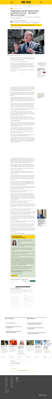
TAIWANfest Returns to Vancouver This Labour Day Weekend (41, 69)
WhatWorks (12, 386)
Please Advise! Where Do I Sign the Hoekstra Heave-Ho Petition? (35, 323)
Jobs (5, 386)
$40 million (23, 63)
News (12, 5)
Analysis (15, 5)
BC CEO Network (22, 134)
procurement (28, 181)
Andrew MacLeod (15, 20)
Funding (6, 384)
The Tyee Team (6, 381)
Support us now (14, 275)
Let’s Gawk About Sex (10, 323)
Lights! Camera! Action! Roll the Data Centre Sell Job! (36, 328)
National (12, 382)
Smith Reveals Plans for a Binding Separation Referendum (13, 332)
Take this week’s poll (22, 370)
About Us (6, 378)
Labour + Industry (15, 8)
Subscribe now (32, 281)
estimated (24, 66)
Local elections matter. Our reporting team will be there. (19, 237)
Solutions (25, 5)
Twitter (28, 22)
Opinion (12, 384)
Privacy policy (11, 282)
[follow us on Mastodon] (15, 27)
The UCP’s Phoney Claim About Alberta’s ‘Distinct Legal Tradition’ (36, 333)
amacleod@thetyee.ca (36, 22)
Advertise (6, 385)
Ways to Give (7, 391)
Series (11, 385)
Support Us (34, 5)
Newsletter (6, 379)
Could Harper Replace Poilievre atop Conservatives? (14, 327)
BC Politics (20, 8)
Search (39, 5)
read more (40, 225)
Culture (20, 5)
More (29, 5)
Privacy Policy (6, 388)
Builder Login (17, 379)
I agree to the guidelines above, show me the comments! (23, 286)
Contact (6, 383)
